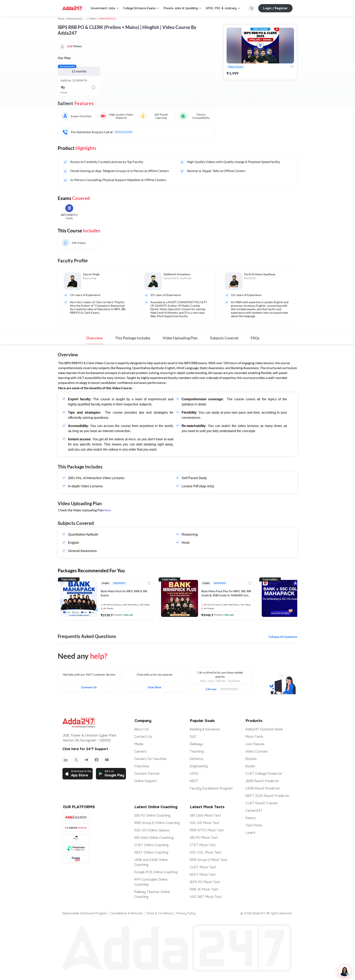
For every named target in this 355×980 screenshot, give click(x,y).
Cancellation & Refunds (126, 913)
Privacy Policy (186, 913)
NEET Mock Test (203, 874)
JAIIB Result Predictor (262, 781)
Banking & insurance (205, 729)
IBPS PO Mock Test (205, 882)
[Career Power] (75, 828)
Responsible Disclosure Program (84, 913)
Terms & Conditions (159, 913)
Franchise (141, 766)
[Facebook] (96, 759)
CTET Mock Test (203, 845)
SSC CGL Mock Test (205, 852)
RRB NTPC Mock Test (207, 830)
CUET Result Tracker (261, 803)
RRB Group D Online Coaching (157, 823)
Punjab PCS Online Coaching (156, 872)
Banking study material (79, 18)
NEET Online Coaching (151, 852)
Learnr (250, 833)
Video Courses (256, 751)
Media (138, 744)
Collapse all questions (283, 636)
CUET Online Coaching (151, 845)
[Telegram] (86, 759)
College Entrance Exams (139, 8)
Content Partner (147, 773)
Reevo (250, 818)
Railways (196, 744)
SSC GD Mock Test (204, 823)
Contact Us (89, 687)
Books (250, 766)
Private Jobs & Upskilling (181, 8)
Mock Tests (254, 736)
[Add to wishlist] (292, 66)
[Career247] (75, 859)
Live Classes (254, 744)
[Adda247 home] (72, 8)
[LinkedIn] (65, 759)
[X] (76, 759)
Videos (92, 18)
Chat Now (154, 687)
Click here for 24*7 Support (85, 749)
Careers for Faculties (150, 759)
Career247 (253, 810)
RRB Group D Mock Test (208, 860)
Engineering (198, 766)
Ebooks (251, 759)
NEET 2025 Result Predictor (267, 796)
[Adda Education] (75, 817)
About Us (141, 729)
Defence (196, 759)
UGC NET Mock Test (206, 897)
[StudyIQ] (75, 838)
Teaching (197, 751)
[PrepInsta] (75, 849)
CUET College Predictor (263, 773)
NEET (194, 781)
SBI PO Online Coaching (152, 815)
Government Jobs (103, 8)
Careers (140, 751)
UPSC (194, 773)
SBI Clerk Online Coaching (153, 837)
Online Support (145, 781)
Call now (212, 688)
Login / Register (275, 8)
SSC (193, 736)
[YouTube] (107, 759)
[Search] (251, 8)
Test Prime (253, 825)
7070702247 (123, 132)
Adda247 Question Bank (264, 729)
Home (61, 18)
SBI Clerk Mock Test (205, 815)
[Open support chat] (344, 971)
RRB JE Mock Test (204, 889)
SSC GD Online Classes (151, 830)
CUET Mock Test (203, 867)
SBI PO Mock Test (204, 837)
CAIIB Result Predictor (262, 788)
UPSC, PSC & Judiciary (221, 8)
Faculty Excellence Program (211, 788)
